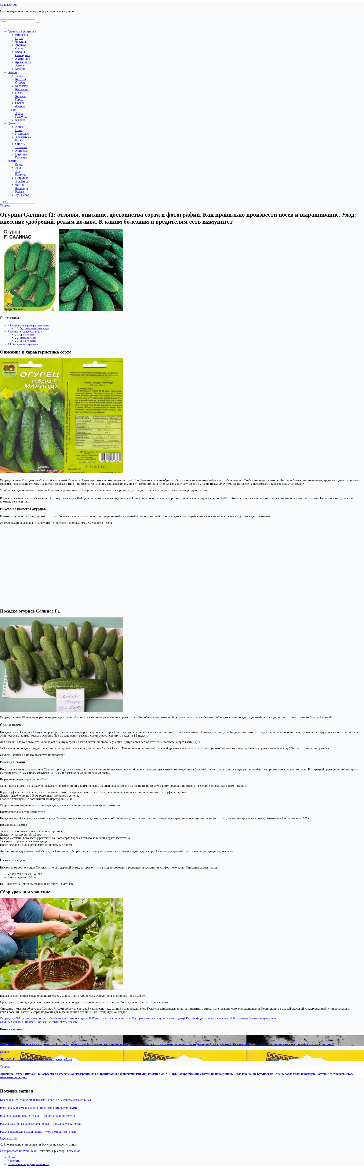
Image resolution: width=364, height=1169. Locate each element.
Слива (19, 48)
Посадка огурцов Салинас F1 (26, 331)
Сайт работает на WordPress (18, 1151)
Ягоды (12, 109)
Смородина (22, 55)
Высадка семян (28, 337)
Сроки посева (27, 334)
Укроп (19, 167)
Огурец (20, 82)
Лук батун (21, 181)
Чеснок (19, 184)
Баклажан (21, 89)
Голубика (21, 116)
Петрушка (21, 177)
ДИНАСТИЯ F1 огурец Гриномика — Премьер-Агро (36, 1059)
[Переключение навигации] (1, 18)
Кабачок (20, 96)
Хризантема (23, 137)
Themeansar (72, 1151)
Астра (19, 126)
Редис (19, 164)
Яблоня (20, 51)
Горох (19, 99)
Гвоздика (21, 154)
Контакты (14, 1160)
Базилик (20, 174)
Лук (17, 171)
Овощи (12, 72)
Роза (18, 140)
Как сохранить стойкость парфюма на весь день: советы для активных (45, 1099)
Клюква (20, 120)
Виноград (21, 34)
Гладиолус (22, 133)
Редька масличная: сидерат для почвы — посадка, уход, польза (40, 1123)
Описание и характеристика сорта (29, 325)
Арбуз (19, 113)
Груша (19, 38)
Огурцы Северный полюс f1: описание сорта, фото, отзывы (38, 1021)
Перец (19, 92)
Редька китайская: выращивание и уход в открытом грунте (38, 1131)
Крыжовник (23, 62)
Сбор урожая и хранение (24, 344)
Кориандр (21, 188)
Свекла (19, 103)
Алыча (19, 65)
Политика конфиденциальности (28, 1164)
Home (11, 1157)
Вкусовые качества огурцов (34, 328)
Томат (19, 75)
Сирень (20, 143)
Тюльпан (21, 147)
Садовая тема (8, 4)
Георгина (21, 157)
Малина (20, 68)
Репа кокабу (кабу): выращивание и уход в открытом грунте (39, 1107)
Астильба (21, 150)
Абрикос (20, 45)
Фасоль (20, 106)
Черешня (21, 41)
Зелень (12, 160)
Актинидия (22, 58)
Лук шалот (22, 195)
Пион (18, 130)
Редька (19, 191)
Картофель (22, 85)
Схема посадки (28, 340)
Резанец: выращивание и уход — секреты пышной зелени (37, 1115)
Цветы (12, 123)
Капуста (20, 79)
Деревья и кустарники (22, 31)
